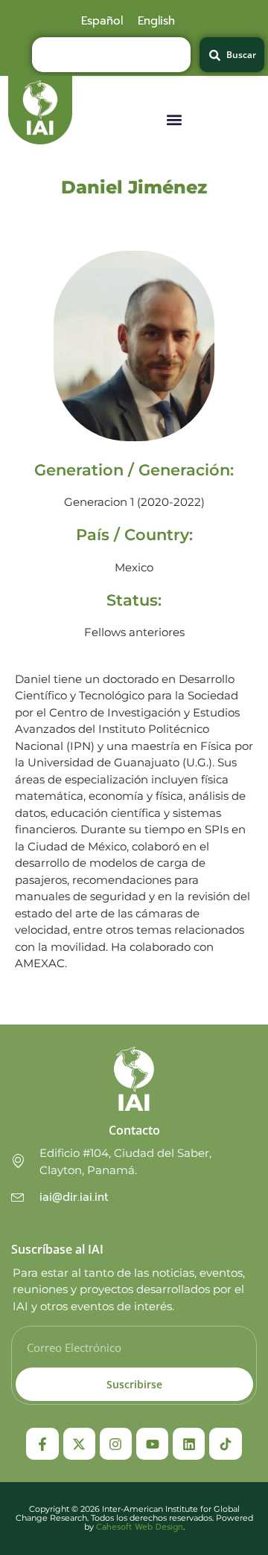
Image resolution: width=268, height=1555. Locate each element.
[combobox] (111, 54)
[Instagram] (116, 1444)
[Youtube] (152, 1444)
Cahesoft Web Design (139, 1527)
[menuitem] (102, 20)
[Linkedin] (189, 1444)
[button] (174, 119)
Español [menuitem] (102, 21)
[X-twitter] (79, 1444)
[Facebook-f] (42, 1444)
